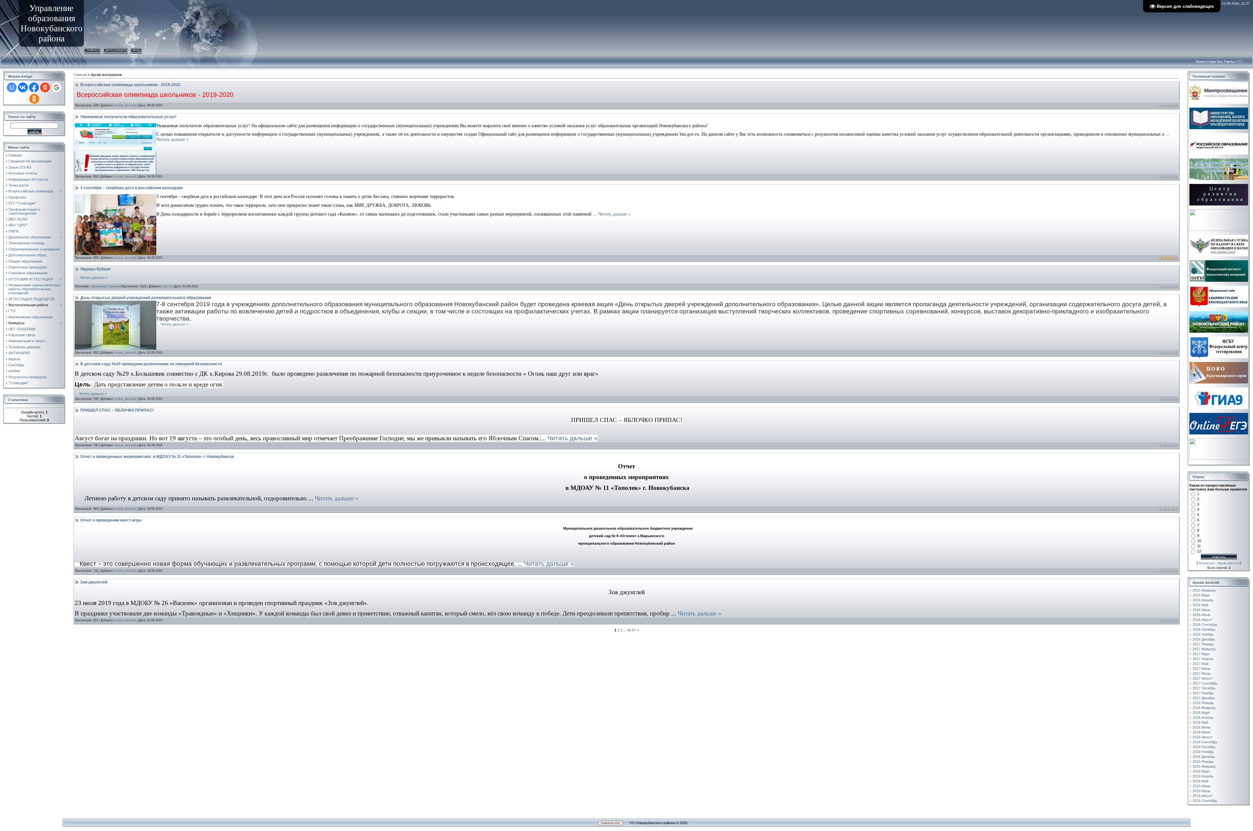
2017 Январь (1203, 644)
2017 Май (1200, 664)
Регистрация (115, 50)
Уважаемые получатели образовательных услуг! (128, 116)
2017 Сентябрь (1205, 683)
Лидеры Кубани (95, 269)
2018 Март (1201, 713)
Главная (92, 50)
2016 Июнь (1202, 610)
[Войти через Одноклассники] (34, 99)
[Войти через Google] (56, 87)
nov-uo (167, 286)
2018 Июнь (1202, 727)
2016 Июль (1202, 615)
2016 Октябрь (1204, 629)
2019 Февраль (1204, 766)
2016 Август (1203, 620)
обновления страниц (104, 286)
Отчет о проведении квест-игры (111, 520)
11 (1199, 546)
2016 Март (1201, 595)
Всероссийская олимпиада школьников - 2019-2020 (130, 85)
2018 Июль (1202, 732)
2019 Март (1201, 771)
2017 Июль (1202, 673)
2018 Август (1203, 737)
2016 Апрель (1203, 600)
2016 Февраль (1204, 590)
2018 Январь (1203, 703)
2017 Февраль (1204, 649)
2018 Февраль (1204, 708)
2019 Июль (1202, 791)
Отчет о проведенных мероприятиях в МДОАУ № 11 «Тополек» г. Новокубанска (157, 456)
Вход (136, 50)
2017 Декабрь (1204, 698)
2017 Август (1203, 678)
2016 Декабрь (1204, 639)
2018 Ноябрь (1203, 752)
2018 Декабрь (1204, 757)
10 (1199, 541)
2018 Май (1200, 722)
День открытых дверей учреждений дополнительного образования (145, 297)
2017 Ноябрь (1203, 693)
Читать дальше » (172, 139)
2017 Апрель (1203, 659)
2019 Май (1200, 781)
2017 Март (1201, 654)
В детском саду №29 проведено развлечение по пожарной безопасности (151, 364)
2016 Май (1200, 605)
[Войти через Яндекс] (45, 87)
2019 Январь (1203, 761)
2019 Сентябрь (1205, 801)
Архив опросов (1228, 563)
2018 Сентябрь (1205, 742)
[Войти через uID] (12, 87)
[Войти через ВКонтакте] (23, 87)
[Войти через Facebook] (34, 87)
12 (1199, 551)
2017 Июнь (1202, 669)
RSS (1239, 61)
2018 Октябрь (1204, 747)
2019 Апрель (1203, 776)
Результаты (1206, 563)
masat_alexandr (125, 105)
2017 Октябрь (1204, 688)
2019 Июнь (1202, 786)
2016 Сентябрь (1205, 625)
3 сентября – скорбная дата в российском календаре (131, 188)
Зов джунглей (93, 582)
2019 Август (1203, 796)
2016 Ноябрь (1203, 634)
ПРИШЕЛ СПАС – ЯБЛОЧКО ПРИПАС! (117, 410)
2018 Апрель (1203, 717)
